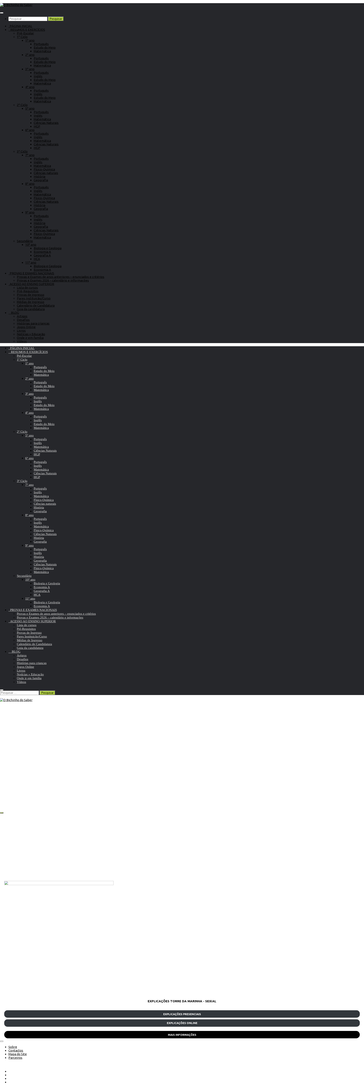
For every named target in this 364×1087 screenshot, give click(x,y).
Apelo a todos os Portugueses (38, 788)
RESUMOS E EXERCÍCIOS (26, 29)
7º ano (30, 155)
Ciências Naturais (46, 123)
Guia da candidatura (31, 309)
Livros (21, 330)
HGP (37, 126)
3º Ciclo (22, 151)
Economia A (42, 252)
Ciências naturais (46, 173)
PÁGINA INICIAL (20, 26)
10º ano (30, 244)
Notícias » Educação (31, 334)
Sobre (12, 1047)
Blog (21, 773)
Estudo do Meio (45, 47)
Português (41, 44)
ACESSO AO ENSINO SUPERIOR (31, 284)
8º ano (30, 183)
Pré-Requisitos (28, 291)
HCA (37, 259)
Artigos (22, 316)
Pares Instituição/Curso (34, 298)
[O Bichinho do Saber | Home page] (16, 5)
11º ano (30, 262)
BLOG (13, 312)
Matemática (42, 51)
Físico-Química (44, 169)
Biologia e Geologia (48, 248)
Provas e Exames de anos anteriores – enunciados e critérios (60, 277)
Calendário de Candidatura (36, 305)
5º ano (30, 108)
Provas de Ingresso (30, 295)
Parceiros (15, 1057)
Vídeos (22, 341)
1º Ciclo (22, 37)
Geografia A (42, 255)
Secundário (25, 241)
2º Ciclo (22, 105)
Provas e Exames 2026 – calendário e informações (53, 280)
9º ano (30, 212)
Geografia (41, 180)
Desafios (23, 320)
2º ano (30, 54)
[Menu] (1, 12)
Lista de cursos (27, 287)
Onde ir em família (30, 338)
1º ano (30, 40)
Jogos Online (26, 327)
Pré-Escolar (25, 33)
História (39, 176)
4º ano (30, 87)
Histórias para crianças (33, 323)
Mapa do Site (17, 1054)
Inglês (38, 76)
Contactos (15, 1050)
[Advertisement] (130, 847)
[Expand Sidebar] (1, 812)
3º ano (30, 69)
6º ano (30, 130)
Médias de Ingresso (30, 302)
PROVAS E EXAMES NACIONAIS (31, 273)
